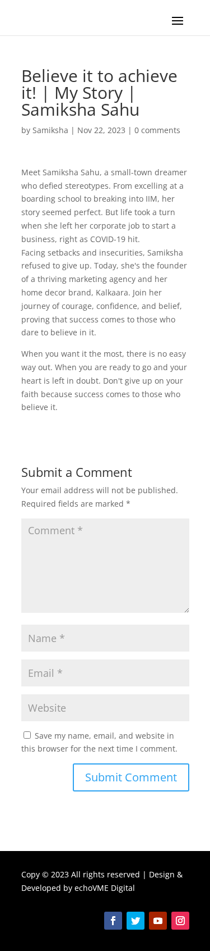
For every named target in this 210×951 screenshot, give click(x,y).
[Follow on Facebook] (113, 921)
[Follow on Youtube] (158, 921)
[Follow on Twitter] (135, 921)
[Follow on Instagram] (180, 921)
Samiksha (50, 130)
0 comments (157, 130)
